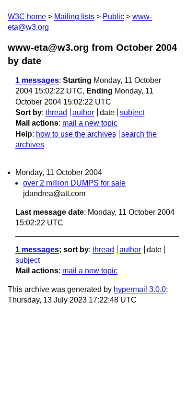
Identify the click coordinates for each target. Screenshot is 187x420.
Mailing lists (74, 16)
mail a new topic (89, 123)
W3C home (27, 16)
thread (56, 112)
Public (113, 16)
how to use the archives (76, 134)
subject (132, 112)
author (83, 112)
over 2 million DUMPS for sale (74, 183)
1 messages (37, 80)
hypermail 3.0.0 (140, 289)
